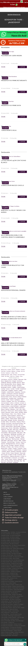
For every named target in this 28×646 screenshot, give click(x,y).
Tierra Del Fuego (11, 442)
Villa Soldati (3, 440)
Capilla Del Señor (17, 450)
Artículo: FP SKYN (5, 113)
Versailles (23, 426)
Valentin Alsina (9, 426)
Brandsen (13, 451)
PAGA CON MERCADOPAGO (10, 505)
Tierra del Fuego (21, 374)
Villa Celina (9, 429)
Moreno (15, 459)
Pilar (21, 460)
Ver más (3, 66)
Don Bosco (21, 393)
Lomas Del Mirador (14, 406)
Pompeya (19, 417)
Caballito (14, 387)
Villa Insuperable (12, 432)
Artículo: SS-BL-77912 (6, 351)
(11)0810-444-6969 (11, 484)
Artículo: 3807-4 (5, 273)
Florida (19, 396)
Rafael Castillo (21, 418)
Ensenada (19, 454)
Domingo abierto (10, 520)
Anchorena (19, 381)
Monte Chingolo (19, 410)
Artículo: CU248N (5, 63)
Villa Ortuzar (8, 439)
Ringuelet (20, 459)
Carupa (3, 453)
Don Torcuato (4, 454)
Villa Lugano (20, 432)
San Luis (23, 371)
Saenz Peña (16, 460)
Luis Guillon (11, 407)
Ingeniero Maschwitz (15, 456)
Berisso (8, 451)
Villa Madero (7, 434)
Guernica (3, 399)
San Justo (21, 424)
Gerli (17, 409)
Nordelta (21, 412)
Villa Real (22, 439)
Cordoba (9, 369)
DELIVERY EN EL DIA (8, 501)
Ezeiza (17, 395)
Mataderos (12, 409)
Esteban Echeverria (10, 395)
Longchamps (23, 406)
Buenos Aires (4, 369)
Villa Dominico (11, 431)
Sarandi (3, 437)
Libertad (20, 404)
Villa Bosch (3, 429)
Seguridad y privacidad (12, 515)
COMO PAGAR (7, 498)
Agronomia (20, 379)
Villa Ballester (23, 428)
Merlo (24, 409)
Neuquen (17, 376)
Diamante (17, 453)
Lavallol (16, 404)
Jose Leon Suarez (5, 403)
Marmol (3, 409)
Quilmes (7, 418)
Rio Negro (7, 376)
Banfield (14, 382)
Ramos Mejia (4, 420)
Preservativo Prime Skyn (11, 105)
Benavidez (19, 451)
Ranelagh (10, 420)
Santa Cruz (12, 376)
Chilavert (24, 451)
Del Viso (8, 453)
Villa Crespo (16, 429)
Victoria (10, 428)
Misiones (13, 371)
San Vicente (9, 462)
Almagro (14, 381)
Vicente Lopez (4, 428)
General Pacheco (5, 456)
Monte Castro (11, 410)
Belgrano (19, 384)
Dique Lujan (22, 453)
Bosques (14, 385)
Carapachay (17, 392)
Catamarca (8, 372)
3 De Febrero (4, 379)
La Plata (22, 456)
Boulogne (19, 385)
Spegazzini (15, 462)
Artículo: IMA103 (5, 298)
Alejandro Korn (7, 381)
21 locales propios (11, 510)
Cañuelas (4, 451)
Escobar (3, 395)
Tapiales (24, 440)
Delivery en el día (10, 512)
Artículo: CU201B (5, 168)
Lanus (12, 404)
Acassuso (10, 379)
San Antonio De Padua (17, 423)
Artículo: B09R (5, 138)
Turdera (3, 426)
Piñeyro (23, 421)
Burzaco (9, 387)
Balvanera (9, 382)
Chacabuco (10, 450)
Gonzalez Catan (12, 398)
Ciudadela (10, 390)
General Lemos (4, 398)
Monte (10, 459)
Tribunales (17, 437)
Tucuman (23, 369)
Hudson (12, 399)
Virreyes (16, 440)
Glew (20, 409)
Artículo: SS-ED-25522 (6, 243)
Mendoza (18, 369)
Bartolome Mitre (8, 384)
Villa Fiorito (18, 431)
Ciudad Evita (23, 388)
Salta (16, 372)
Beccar (14, 384)
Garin (24, 454)
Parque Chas (20, 415)
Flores (10, 396)
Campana (24, 450)
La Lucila (22, 403)
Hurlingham (17, 399)
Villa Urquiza (10, 440)
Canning (3, 388)
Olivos (11, 414)
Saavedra (3, 423)
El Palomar (24, 396)
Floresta (15, 396)
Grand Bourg (20, 398)
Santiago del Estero (5, 374)
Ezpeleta (21, 395)
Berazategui (4, 387)
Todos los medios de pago (14, 517)
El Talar (15, 454)
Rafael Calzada (13, 418)
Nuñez (25, 412)
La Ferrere (16, 403)
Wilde (20, 440)
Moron (12, 412)
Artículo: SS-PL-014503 (6, 324)
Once (15, 414)
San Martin (19, 434)
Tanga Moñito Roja (9, 130)
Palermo (19, 414)
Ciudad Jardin (4, 390)
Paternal (19, 421)
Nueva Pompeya (5, 414)
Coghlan (20, 390)
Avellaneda (3, 382)
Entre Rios (3, 371)
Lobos (2, 459)
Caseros (8, 388)
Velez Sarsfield (16, 426)
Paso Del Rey (13, 421)
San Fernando (9, 424)
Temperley (3, 442)
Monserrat (7, 412)
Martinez (7, 409)
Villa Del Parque (23, 429)
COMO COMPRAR (7, 496)
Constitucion (10, 393)
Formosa (15, 374)
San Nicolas (7, 435)
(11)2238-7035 (11, 485)
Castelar (12, 388)
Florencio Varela (5, 396)
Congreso (3, 393)
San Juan (3, 372)
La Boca (12, 403)
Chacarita (23, 392)
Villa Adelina (16, 428)
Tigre (6, 437)
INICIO (5, 492)
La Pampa (18, 371)
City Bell (17, 388)
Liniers (24, 404)
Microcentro (4, 410)
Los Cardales (21, 457)
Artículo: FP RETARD (6, 88)
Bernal (5, 385)
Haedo (7, 399)
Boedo (9, 385)
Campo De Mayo (21, 387)
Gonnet (6, 459)
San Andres (9, 423)
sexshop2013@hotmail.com (11, 487)
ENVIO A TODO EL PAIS (9, 503)
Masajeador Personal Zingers (13, 290)
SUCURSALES (6, 494)
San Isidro (15, 424)
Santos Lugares (20, 435)
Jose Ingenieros (21, 401)
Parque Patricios (12, 417)
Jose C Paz (14, 401)
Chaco (21, 376)
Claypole (16, 390)
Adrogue (15, 379)
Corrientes (8, 371)
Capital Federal (10, 392)
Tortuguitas (11, 437)
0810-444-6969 (15, 63)
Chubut (2, 376)
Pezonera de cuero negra (11, 55)
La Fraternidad (7, 457)
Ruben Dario (10, 460)
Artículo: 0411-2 (5, 193)
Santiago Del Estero (10, 443)
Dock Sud (16, 393)
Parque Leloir (4, 417)
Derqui (12, 453)
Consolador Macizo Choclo (12, 185)
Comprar (22, 67)
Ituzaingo (8, 401)
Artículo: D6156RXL (6, 218)
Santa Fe (13, 369)
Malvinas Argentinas (19, 407)
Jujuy (11, 374)
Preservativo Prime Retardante (14, 80)
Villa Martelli (13, 434)
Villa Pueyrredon (15, 439)
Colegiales (3, 392)
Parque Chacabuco (11, 415)
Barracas (19, 382)
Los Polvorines (4, 407)
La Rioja (12, 372)
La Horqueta (14, 457)
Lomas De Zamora (5, 406)
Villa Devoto (4, 431)
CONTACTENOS (7, 507)
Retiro (7, 421)
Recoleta (15, 420)
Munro (16, 412)
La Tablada (7, 404)
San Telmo (13, 435)
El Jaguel (10, 454)
